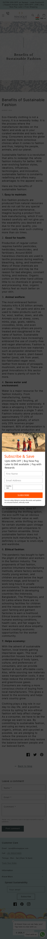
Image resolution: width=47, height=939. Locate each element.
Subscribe (23, 495)
